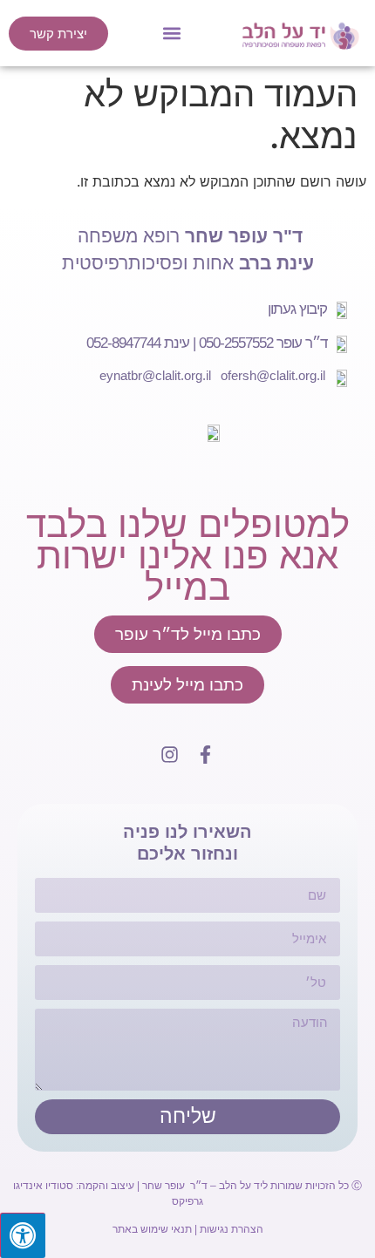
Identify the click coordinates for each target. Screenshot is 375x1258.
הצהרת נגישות (231, 1229)
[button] (172, 33)
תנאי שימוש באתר (152, 1229)
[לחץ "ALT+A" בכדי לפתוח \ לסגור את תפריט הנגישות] (22, 1235)
